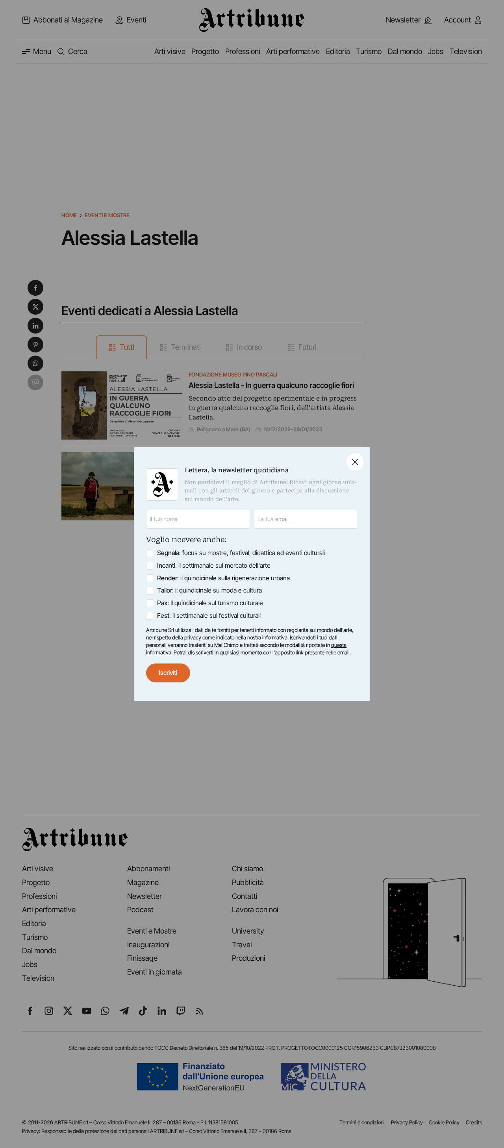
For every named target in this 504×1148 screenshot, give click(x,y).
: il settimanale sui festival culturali (209, 615)
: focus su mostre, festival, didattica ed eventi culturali (241, 553)
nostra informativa (267, 637)
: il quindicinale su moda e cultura (209, 590)
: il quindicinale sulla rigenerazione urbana (223, 578)
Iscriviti (168, 672)
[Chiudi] (355, 462)
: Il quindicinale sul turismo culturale (210, 603)
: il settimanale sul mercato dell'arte (214, 565)
